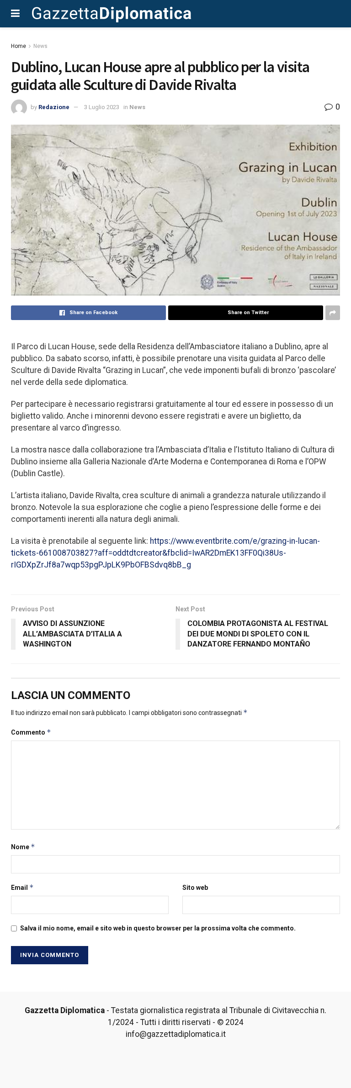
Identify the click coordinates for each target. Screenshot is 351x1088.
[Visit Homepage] (111, 13)
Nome (23, 846)
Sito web (195, 887)
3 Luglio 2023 (101, 107)
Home (18, 46)
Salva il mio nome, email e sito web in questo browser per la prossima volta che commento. (158, 928)
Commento (31, 732)
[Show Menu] (15, 13)
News (40, 46)
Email (22, 887)
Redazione (53, 107)
